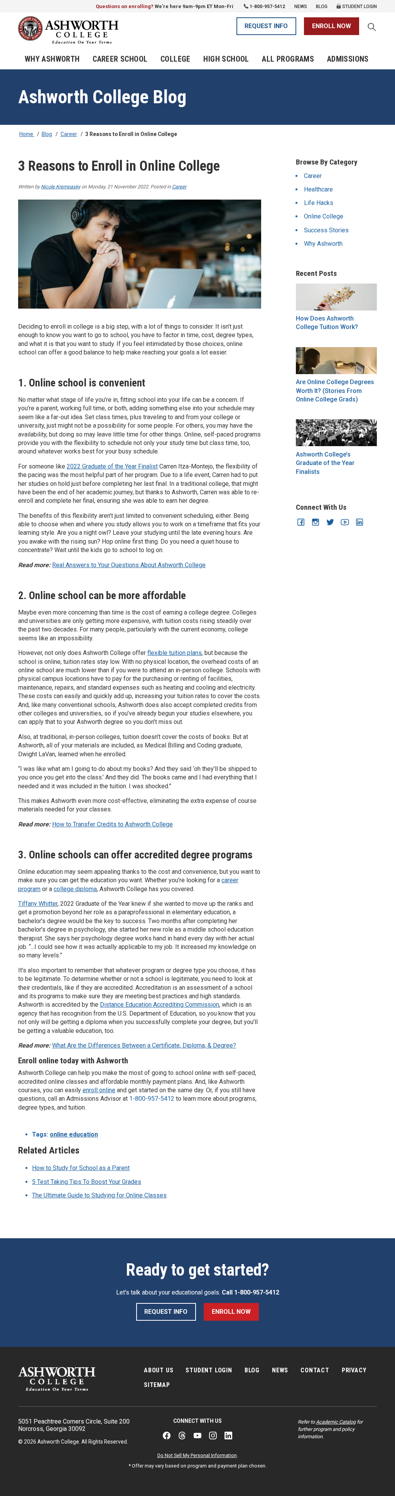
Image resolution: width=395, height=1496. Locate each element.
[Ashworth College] (68, 30)
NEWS (280, 1370)
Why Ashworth (52, 59)
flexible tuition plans (174, 652)
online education (74, 1134)
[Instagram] (213, 1435)
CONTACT (314, 1370)
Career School (120, 59)
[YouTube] (197, 1435)
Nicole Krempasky (60, 187)
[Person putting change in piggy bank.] (336, 297)
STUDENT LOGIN (209, 1370)
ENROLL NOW (331, 26)
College (175, 59)
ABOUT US (158, 1370)
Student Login (359, 6)
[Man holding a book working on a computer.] (336, 360)
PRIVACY (354, 1370)
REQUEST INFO (266, 26)
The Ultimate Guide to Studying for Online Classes (99, 1195)
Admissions (348, 59)
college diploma (75, 889)
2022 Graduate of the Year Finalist (112, 466)
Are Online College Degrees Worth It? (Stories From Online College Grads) (335, 390)
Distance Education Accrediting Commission (159, 1004)
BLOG (252, 1370)
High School (226, 59)
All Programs (288, 59)
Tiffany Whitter (37, 903)
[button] (372, 27)
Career (69, 134)
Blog (321, 6)
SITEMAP (157, 1385)
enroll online (99, 1090)
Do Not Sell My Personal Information (197, 1455)
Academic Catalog (336, 1422)
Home (26, 134)
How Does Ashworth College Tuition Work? (327, 323)
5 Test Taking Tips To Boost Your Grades (86, 1181)
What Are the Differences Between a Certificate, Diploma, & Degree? (144, 1045)
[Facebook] (166, 1435)
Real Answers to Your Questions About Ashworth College (129, 565)
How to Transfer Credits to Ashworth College (112, 824)
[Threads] (182, 1435)
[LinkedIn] (228, 1435)
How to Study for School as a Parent (81, 1168)
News (300, 6)
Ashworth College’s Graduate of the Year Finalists (325, 463)
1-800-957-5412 (267, 6)
